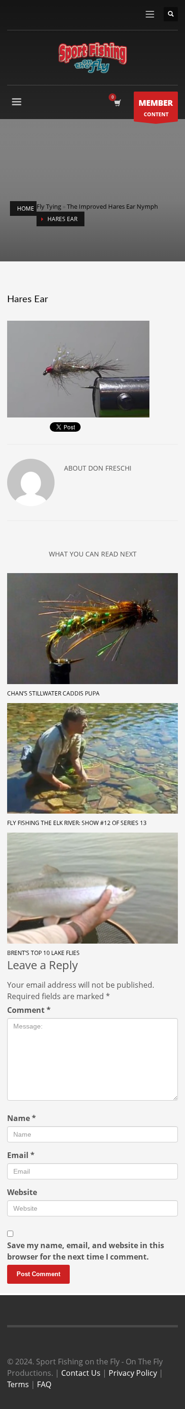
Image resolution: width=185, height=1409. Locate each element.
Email (21, 1155)
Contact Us (81, 1373)
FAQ (44, 1384)
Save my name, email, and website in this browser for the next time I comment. (85, 1251)
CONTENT (156, 107)
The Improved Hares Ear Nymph (112, 206)
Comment (29, 1010)
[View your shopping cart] (117, 103)
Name (21, 1118)
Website (22, 1192)
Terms (18, 1384)
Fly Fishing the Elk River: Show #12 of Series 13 (77, 823)
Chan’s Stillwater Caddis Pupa (53, 693)
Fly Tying (49, 206)
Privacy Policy (133, 1373)
